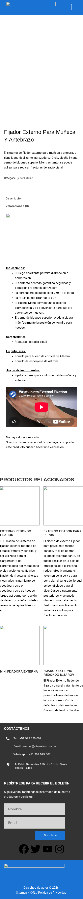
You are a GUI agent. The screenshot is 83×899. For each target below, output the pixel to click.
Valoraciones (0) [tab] (17, 206)
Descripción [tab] (14, 198)
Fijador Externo (24, 177)
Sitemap (21, 892)
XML (32, 892)
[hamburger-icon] (67, 7)
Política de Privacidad (52, 892)
